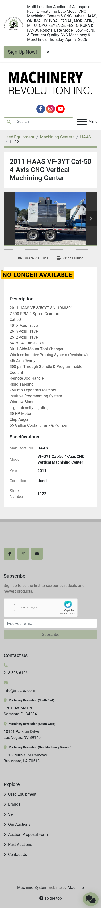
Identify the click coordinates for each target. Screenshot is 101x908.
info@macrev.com (19, 690)
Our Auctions (19, 824)
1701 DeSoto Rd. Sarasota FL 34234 (20, 711)
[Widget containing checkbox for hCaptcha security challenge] (41, 607)
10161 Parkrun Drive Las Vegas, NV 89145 (22, 734)
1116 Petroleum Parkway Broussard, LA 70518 (25, 758)
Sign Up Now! (22, 52)
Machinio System (32, 887)
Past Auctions (20, 844)
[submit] (9, 121)
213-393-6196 (16, 673)
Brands (14, 804)
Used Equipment (22, 794)
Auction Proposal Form (28, 834)
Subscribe (50, 634)
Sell (11, 814)
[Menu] (82, 122)
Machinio (76, 887)
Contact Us (17, 854)
